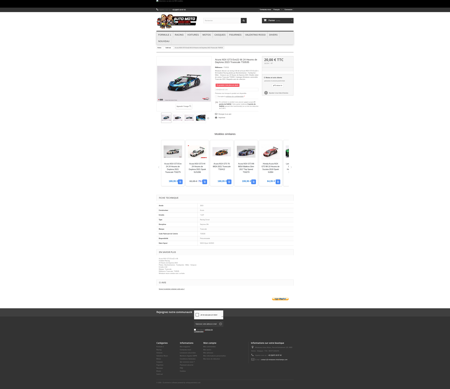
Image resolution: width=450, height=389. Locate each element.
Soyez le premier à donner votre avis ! (172, 289)
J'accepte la (231, 96)
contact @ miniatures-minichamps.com (274, 359)
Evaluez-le (278, 85)
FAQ (181, 368)
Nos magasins (185, 347)
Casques (159, 362)
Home (159, 48)
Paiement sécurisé (186, 365)
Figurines (159, 365)
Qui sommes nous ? (187, 362)
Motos (158, 359)
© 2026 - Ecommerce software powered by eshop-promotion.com (178, 382)
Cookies (183, 371)
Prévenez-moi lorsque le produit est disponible (230, 93)
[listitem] (173, 163)
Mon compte (209, 342)
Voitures (159, 353)
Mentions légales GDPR (188, 356)
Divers (158, 371)
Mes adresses (208, 353)
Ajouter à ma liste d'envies (278, 93)
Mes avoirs (207, 350)
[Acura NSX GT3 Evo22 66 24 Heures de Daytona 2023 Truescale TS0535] (166, 118)
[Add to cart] (180, 181)
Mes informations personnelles (214, 356)
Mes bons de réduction (211, 359)
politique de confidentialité (235, 96)
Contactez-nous (265, 9)
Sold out (168, 48)
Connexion (288, 9)
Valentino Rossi (162, 356)
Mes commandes (209, 347)
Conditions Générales (188, 359)
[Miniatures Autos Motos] (178, 21)
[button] (158, 167)
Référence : (219, 67)
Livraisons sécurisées (188, 353)
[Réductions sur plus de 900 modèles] (225, 4)
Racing (158, 350)
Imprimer (222, 117)
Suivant (208, 118)
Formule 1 (160, 347)
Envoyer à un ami (225, 114)
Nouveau (159, 368)
